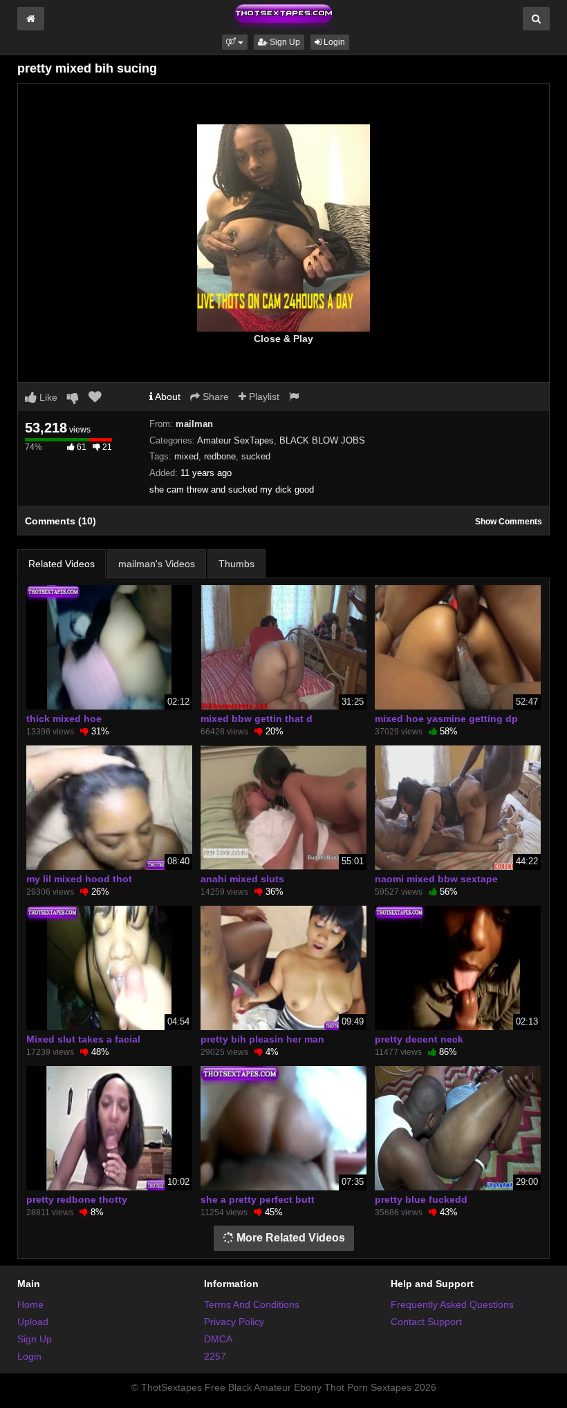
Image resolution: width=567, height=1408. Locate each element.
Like (47, 397)
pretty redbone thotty (76, 1199)
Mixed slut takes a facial (83, 1039)
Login (333, 42)
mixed (186, 456)
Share (214, 396)
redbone (220, 456)
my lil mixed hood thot (79, 878)
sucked (255, 456)
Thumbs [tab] (236, 563)
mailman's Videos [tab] (156, 563)
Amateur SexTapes (235, 440)
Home (30, 1304)
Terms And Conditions (251, 1304)
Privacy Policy (234, 1321)
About (166, 396)
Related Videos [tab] (61, 563)
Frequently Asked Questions (452, 1304)
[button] (235, 42)
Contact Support (426, 1321)
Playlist (262, 396)
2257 (215, 1356)
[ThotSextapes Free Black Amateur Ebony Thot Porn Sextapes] (283, 16)
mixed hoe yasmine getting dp (446, 718)
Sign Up (284, 42)
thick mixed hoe (64, 718)
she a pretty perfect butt (258, 1199)
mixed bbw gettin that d (257, 718)
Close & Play (283, 338)
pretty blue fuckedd (421, 1199)
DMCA (218, 1338)
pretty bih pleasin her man (262, 1039)
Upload (32, 1321)
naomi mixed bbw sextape (436, 878)
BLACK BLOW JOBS (322, 440)
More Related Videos (289, 1238)
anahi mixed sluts (242, 878)
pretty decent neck (419, 1039)
